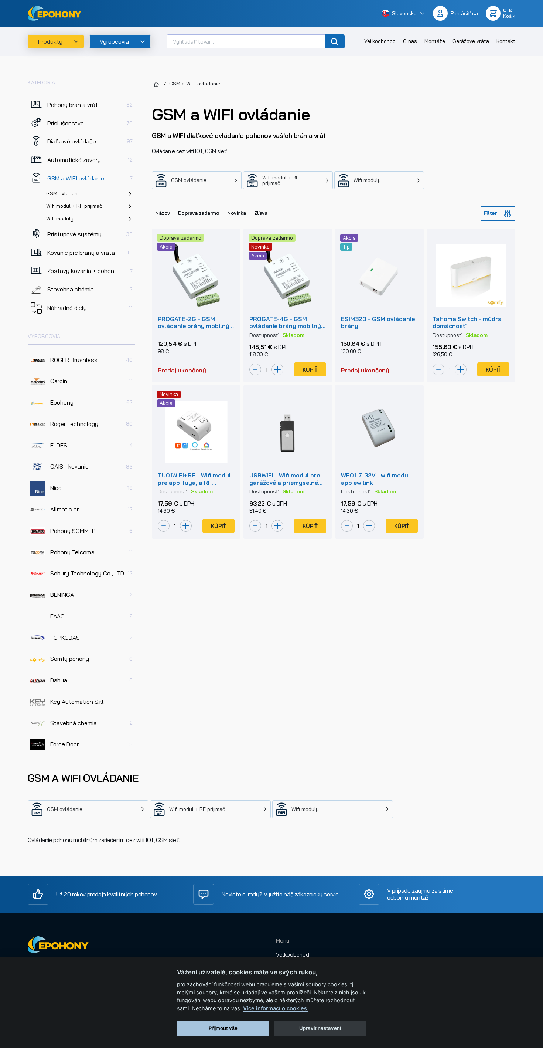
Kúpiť (310, 369)
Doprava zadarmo (198, 213)
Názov (162, 213)
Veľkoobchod (380, 41)
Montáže (434, 41)
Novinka (236, 213)
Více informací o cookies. (275, 1008)
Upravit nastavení (320, 1028)
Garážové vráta (470, 41)
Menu (282, 940)
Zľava (260, 213)
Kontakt (505, 41)
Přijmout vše (223, 1028)
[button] (403, 13)
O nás (410, 41)
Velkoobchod (292, 954)
